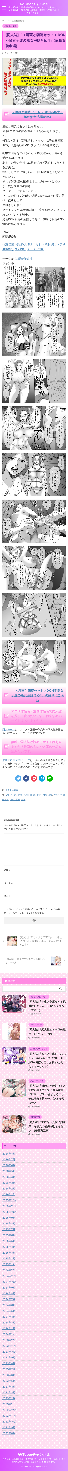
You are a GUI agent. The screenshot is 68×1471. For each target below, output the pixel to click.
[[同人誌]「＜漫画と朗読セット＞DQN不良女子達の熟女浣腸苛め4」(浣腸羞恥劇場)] (42, 778)
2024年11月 (9, 1276)
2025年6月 (8, 1235)
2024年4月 (8, 1316)
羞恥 (23, 799)
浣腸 (50, 795)
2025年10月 (9, 1211)
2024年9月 (8, 1287)
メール (8, 883)
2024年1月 (8, 1334)
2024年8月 (8, 1293)
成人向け (37, 795)
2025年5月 (8, 1241)
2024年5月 (8, 1310)
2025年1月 (8, 1264)
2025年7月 (8, 1229)
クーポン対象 (16, 795)
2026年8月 (8, 1153)
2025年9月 (8, 1217)
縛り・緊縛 (15, 799)
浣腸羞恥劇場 (23, 258)
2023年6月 (8, 1375)
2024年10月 (9, 1281)
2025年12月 (9, 1200)
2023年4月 (8, 1386)
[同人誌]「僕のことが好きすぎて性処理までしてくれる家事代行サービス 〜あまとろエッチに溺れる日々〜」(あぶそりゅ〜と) (47, 1094)
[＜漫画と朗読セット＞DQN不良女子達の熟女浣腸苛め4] (34, 307)
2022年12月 (9, 1409)
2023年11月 (9, 1345)
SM (7, 795)
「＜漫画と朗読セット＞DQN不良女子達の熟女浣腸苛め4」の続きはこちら (37, 695)
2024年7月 (8, 1299)
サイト (7, 896)
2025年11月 (9, 1206)
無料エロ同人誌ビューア (16, 760)
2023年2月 (8, 1398)
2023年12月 (9, 1340)
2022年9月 (8, 1427)
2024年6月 (8, 1305)
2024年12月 (9, 1270)
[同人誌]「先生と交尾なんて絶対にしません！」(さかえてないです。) (47, 1006)
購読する (12, 980)
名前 (7, 870)
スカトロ (28, 795)
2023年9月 (8, 1357)
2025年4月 (8, 1246)
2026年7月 (8, 1159)
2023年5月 (8, 1380)
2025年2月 (8, 1258)
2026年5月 (8, 1171)
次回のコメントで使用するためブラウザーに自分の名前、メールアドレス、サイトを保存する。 (32, 911)
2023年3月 (8, 1392)
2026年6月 (8, 1165)
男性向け (57, 795)
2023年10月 (9, 1351)
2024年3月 (8, 1322)
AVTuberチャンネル (34, 4)
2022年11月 (9, 1415)
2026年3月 (8, 1182)
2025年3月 (8, 1252)
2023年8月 (8, 1363)
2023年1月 (8, 1404)
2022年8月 (8, 1433)
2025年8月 (8, 1223)
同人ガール (8, 729)
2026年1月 (8, 1194)
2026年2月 (8, 1188)
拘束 (45, 795)
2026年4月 (8, 1176)
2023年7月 (8, 1369)
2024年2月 (8, 1328)
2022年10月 (9, 1421)
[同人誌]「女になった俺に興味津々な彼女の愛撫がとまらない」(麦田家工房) (47, 1126)
